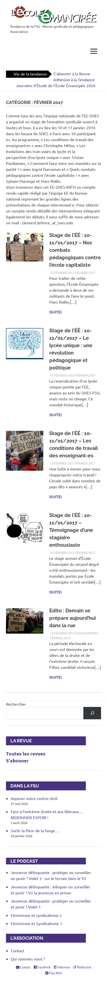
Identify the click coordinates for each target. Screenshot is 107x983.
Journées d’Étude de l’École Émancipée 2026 (55, 85)
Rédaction (84, 967)
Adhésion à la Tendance (74, 79)
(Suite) (55, 312)
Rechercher (16, 703)
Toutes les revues (25, 753)
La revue (19, 740)
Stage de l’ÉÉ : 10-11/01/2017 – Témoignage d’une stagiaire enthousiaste (71, 530)
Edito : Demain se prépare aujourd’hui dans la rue (72, 618)
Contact (17, 950)
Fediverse (63, 967)
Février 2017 (85, 272)
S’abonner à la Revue (71, 73)
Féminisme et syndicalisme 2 (36, 915)
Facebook (44, 967)
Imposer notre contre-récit (34, 798)
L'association (86, 633)
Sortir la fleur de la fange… (35, 830)
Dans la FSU (22, 785)
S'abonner (17, 760)
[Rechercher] (92, 713)
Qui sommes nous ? (28, 958)
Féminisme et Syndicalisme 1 (36, 923)
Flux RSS (55, 973)
